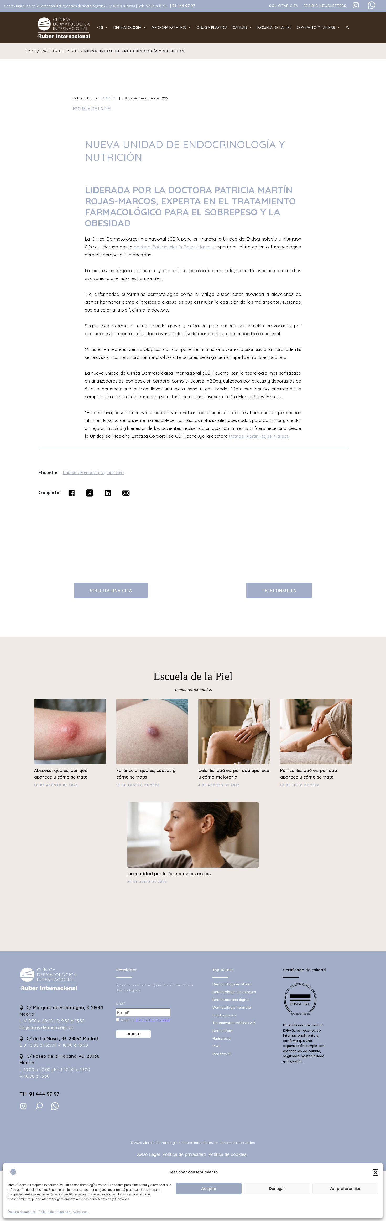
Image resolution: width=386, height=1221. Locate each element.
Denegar (277, 1188)
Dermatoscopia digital (230, 1000)
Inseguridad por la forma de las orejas (169, 873)
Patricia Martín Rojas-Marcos (259, 436)
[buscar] (39, 1106)
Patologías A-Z (224, 1015)
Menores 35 (222, 1054)
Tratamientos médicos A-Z (233, 1023)
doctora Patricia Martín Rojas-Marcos (173, 247)
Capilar (240, 27)
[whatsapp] (55, 1106)
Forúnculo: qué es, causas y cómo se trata (145, 773)
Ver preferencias (345, 1188)
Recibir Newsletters (325, 5)
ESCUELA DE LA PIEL (92, 108)
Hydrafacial (221, 1038)
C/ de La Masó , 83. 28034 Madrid (61, 1038)
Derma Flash (222, 1031)
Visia (216, 1046)
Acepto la (144, 1020)
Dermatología (127, 27)
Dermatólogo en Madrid (232, 984)
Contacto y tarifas (316, 27)
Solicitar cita (283, 5)
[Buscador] (347, 27)
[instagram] (23, 1106)
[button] (375, 1172)
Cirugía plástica (211, 27)
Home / (33, 51)
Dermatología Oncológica (234, 992)
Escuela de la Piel (193, 676)
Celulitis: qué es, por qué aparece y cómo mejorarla (233, 773)
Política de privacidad (54, 1212)
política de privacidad (153, 1020)
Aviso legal (80, 1212)
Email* (120, 1003)
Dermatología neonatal (232, 1007)
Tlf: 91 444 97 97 (39, 1094)
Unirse (133, 1034)
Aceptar (209, 1188)
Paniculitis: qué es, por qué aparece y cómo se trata (308, 773)
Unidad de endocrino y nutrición (93, 472)
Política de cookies (22, 1212)
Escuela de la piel (274, 27)
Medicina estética (169, 27)
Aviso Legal (148, 1154)
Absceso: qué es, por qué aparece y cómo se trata (61, 773)
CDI (100, 27)
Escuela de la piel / (62, 51)
